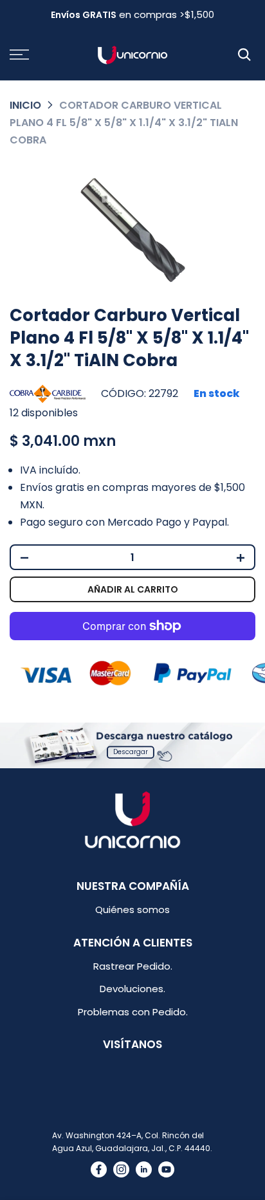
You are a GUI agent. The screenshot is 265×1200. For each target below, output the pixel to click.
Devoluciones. (132, 988)
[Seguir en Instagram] (121, 1169)
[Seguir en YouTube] (166, 1169)
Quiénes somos (132, 909)
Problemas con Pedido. (133, 1012)
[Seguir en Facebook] (99, 1169)
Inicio (25, 105)
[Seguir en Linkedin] (144, 1169)
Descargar (130, 752)
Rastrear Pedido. (132, 966)
